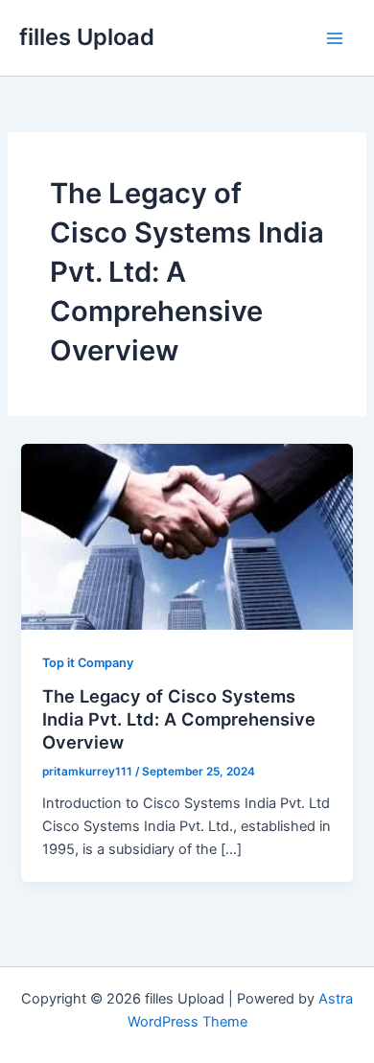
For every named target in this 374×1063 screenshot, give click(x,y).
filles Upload (86, 37)
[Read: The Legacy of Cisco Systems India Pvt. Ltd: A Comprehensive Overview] (186, 535)
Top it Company (87, 663)
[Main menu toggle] (335, 38)
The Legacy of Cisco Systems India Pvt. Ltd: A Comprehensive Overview (179, 718)
